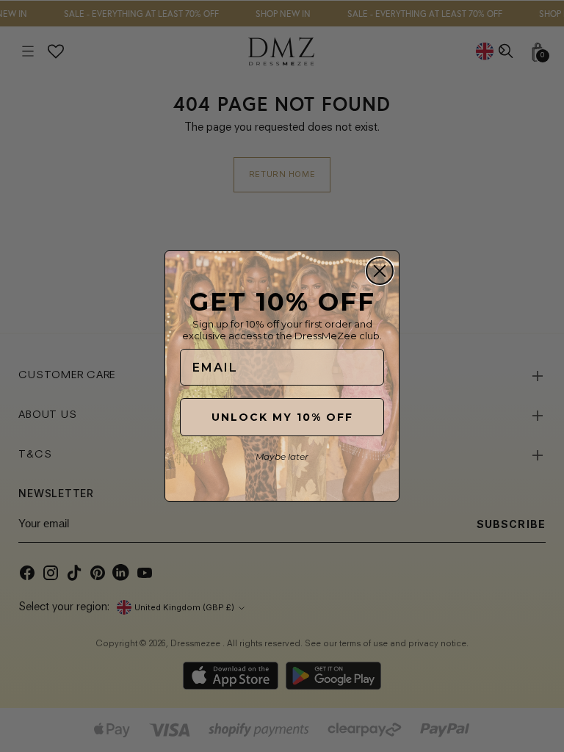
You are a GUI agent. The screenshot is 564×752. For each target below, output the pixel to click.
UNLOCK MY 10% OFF (282, 417)
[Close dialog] (379, 271)
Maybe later (282, 456)
